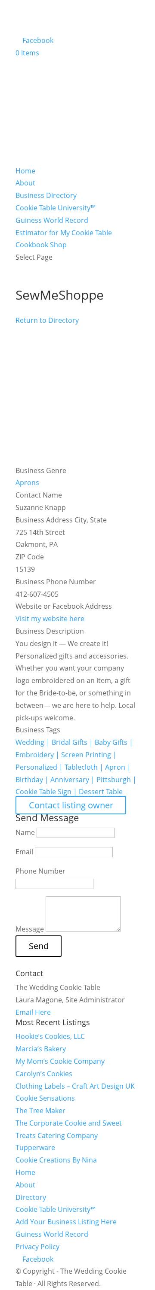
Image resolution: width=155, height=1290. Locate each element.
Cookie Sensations (45, 1098)
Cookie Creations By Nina (56, 1160)
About (25, 183)
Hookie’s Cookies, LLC (50, 1036)
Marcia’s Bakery (41, 1048)
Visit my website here (50, 618)
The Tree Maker (40, 1110)
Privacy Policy (37, 1246)
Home (25, 171)
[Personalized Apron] (78, 458)
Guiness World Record (52, 220)
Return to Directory (47, 320)
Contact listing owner (71, 805)
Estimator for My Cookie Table (64, 232)
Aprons (27, 482)
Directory (31, 1197)
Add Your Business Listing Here (66, 1221)
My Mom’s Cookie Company (60, 1061)
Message (30, 929)
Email (24, 851)
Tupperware (35, 1147)
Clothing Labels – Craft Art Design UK (75, 1086)
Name (25, 832)
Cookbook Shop (41, 244)
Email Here (33, 1012)
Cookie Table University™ (56, 207)
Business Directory (46, 195)
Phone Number (40, 871)
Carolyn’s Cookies (44, 1073)
